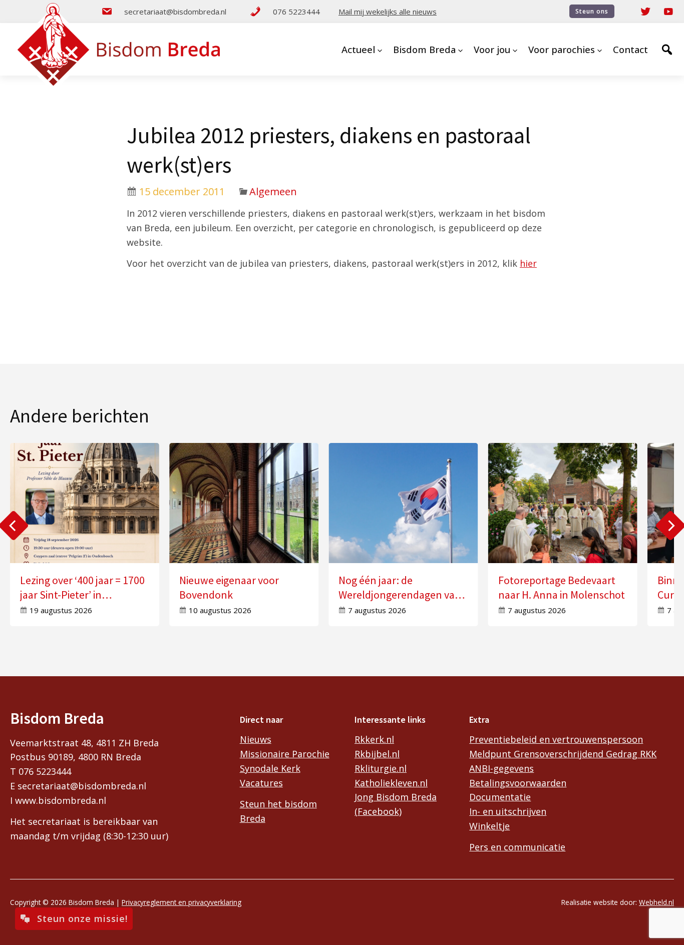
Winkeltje (489, 826)
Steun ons (591, 11)
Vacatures (261, 783)
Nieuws (255, 739)
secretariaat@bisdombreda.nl (175, 12)
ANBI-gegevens (501, 768)
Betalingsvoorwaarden (517, 783)
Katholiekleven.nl (391, 783)
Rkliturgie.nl (381, 768)
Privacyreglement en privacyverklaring (181, 902)
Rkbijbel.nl (377, 754)
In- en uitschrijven (507, 811)
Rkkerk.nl (374, 739)
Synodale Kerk (270, 768)
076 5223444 (296, 12)
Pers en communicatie (517, 847)
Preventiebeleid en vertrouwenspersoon (556, 739)
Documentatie (500, 797)
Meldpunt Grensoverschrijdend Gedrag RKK (562, 754)
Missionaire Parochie (284, 754)
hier (528, 263)
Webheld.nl (656, 902)
